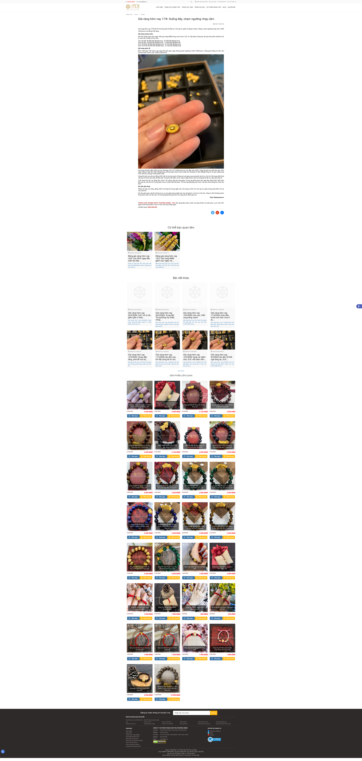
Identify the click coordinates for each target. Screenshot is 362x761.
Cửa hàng (213, 1)
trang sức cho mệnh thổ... (168, 723)
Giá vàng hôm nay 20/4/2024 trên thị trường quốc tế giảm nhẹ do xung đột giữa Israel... (167, 324)
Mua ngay (135, 416)
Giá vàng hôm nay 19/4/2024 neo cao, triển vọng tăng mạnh (194, 315)
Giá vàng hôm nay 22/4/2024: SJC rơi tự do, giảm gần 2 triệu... (139, 315)
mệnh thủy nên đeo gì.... (203, 721)
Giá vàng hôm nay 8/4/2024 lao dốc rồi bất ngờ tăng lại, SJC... (221, 357)
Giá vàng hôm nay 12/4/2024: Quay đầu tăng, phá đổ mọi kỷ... (138, 357)
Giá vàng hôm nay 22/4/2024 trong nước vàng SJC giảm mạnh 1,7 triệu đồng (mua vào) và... (139, 322)
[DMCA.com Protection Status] (159, 741)
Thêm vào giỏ (147, 416)
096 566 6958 (131, 2)
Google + (212, 735)
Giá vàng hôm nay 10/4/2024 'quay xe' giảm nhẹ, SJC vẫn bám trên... (194, 357)
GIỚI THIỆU (159, 7)
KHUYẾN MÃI (231, 7)
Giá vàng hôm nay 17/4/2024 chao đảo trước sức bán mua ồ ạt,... (220, 316)
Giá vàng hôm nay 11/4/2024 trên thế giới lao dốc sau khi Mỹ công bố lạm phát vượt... (167, 364)
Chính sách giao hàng (131, 742)
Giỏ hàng (232, 1)
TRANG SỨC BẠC (200, 7)
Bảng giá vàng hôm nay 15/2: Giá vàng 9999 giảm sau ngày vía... (166, 258)
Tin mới (143, 14)
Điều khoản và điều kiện (132, 738)
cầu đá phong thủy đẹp (221, 721)
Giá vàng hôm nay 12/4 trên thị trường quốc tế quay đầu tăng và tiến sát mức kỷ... (139, 364)
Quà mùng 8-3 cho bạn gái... (204, 723)
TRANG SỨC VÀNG (187, 7)
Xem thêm (181, 371)
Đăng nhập (223, 1)
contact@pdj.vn (142, 2)
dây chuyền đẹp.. (184, 723)
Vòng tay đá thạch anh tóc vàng (223, 723)
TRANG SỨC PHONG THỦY (172, 7)
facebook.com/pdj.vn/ (215, 731)
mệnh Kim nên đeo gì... (131, 723)
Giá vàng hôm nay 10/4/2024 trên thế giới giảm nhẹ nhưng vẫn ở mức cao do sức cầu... (194, 364)
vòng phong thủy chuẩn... (149, 723)
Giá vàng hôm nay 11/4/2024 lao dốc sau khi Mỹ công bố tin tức (166, 357)
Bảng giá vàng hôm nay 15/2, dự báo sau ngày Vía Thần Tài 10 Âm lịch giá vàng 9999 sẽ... (167, 265)
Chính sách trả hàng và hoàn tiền (134, 740)
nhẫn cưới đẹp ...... (184, 721)
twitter (211, 733)
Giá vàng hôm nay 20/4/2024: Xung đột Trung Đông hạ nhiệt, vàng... (165, 316)
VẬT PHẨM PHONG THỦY (213, 7)
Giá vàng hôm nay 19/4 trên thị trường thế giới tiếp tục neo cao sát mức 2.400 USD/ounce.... (194, 322)
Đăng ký (213, 713)
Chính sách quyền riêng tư (132, 744)
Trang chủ (129, 14)
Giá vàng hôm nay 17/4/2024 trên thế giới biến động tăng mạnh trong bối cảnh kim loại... (222, 324)
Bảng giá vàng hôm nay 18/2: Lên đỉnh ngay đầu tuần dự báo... (139, 258)
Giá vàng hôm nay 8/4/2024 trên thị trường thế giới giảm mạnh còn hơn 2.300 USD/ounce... (222, 364)
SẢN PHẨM (129, 733)
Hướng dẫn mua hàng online (133, 746)
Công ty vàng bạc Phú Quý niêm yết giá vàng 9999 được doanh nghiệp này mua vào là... (139, 265)
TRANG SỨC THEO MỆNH (133, 735)
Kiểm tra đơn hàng (202, 1)
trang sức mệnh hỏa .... (167, 721)
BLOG (224, 7)
